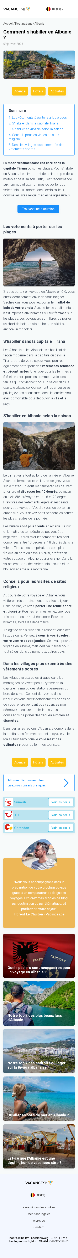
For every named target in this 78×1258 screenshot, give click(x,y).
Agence (20, 91)
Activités (57, 91)
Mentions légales (39, 1214)
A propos (39, 1220)
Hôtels (38, 91)
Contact (39, 1227)
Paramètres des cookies (39, 1207)
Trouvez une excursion (38, 209)
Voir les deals (60, 802)
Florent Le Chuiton (28, 914)
